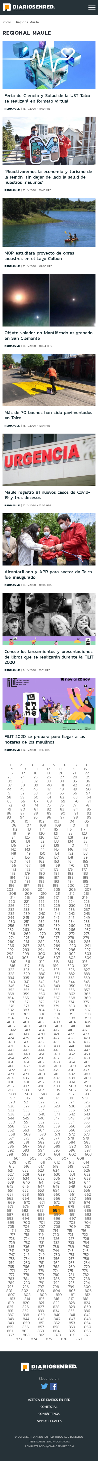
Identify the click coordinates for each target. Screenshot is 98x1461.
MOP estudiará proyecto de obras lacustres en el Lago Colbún (39, 256)
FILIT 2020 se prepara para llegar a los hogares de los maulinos (45, 739)
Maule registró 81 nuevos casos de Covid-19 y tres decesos (47, 495)
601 (57, 1154)
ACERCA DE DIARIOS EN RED (49, 1399)
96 (49, 817)
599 (25, 1154)
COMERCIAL (49, 1406)
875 (49, 1338)
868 (26, 1334)
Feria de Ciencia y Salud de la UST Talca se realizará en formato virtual (47, 98)
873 (19, 1338)
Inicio (7, 22)
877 (79, 1338)
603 (88, 1154)
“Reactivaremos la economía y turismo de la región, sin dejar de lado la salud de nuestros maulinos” (48, 177)
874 (34, 1338)
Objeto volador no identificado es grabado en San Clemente (48, 336)
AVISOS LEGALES (49, 1420)
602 (72, 1154)
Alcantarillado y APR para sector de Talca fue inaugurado (48, 575)
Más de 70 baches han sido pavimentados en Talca (48, 415)
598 (10, 1154)
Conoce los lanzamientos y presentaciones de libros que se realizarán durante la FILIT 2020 (49, 657)
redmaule (12, 109)
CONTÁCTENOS (49, 1413)
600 (41, 1154)
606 (49, 1158)
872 (87, 1334)
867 (11, 1334)
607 (65, 1158)
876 (64, 1338)
